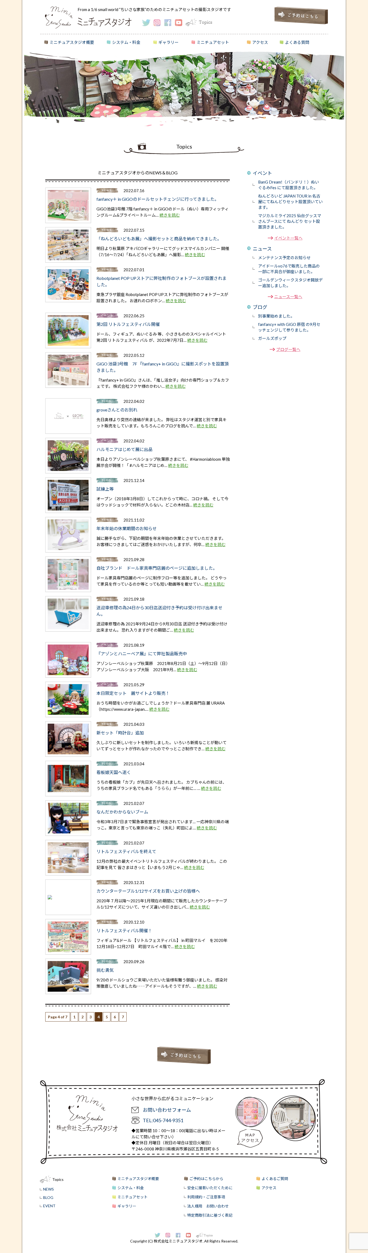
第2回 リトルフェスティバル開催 (128, 324)
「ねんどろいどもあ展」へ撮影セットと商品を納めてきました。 (158, 238)
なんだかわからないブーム (122, 811)
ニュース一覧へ (288, 296)
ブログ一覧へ (288, 349)
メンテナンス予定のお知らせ (284, 257)
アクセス (260, 42)
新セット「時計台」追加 (120, 732)
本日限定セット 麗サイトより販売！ (133, 693)
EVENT (49, 1205)
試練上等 (105, 488)
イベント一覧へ (288, 237)
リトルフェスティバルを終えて (126, 851)
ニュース (262, 249)
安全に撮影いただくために (209, 1187)
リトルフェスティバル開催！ (124, 930)
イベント (262, 173)
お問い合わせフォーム (167, 1110)
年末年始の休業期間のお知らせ (126, 528)
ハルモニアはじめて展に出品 (124, 449)
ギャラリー (168, 42)
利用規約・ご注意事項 (206, 1197)
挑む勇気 (105, 970)
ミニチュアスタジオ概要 (72, 42)
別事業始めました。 (276, 316)
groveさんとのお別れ (116, 409)
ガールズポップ (272, 338)
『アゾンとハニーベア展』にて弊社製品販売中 (141, 653)
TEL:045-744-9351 (163, 1120)
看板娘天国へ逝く (113, 772)
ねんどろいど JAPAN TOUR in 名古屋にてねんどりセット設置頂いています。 (290, 201)
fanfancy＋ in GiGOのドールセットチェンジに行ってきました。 (157, 199)
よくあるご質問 (275, 1178)
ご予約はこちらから (206, 1178)
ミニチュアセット (213, 42)
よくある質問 (297, 42)
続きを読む (169, 215)
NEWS (48, 1189)
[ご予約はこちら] (301, 22)
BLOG (48, 1197)
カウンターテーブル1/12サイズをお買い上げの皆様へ (148, 890)
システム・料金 (126, 42)
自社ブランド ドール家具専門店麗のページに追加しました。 (156, 568)
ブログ (260, 307)
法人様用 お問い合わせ (208, 1206)
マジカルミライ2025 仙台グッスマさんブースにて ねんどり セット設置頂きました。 (289, 221)
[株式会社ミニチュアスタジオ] (59, 26)
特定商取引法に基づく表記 (209, 1215)
